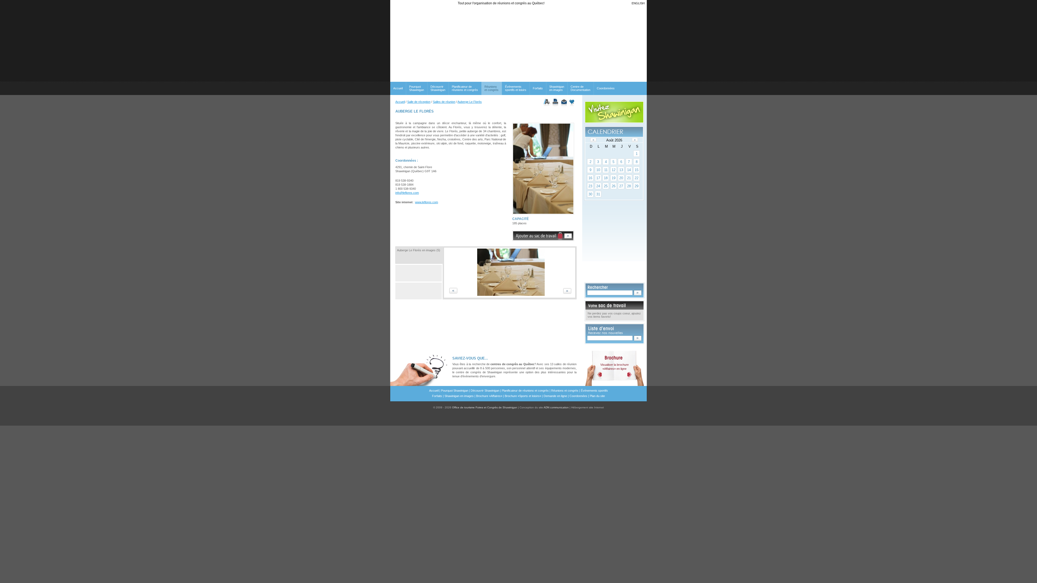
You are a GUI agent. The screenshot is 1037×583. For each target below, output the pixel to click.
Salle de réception (418, 101)
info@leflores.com (407, 192)
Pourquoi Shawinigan (416, 88)
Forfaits (538, 88)
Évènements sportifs (594, 390)
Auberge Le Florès (469, 101)
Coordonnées (606, 88)
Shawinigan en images (556, 88)
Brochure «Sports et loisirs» (523, 396)
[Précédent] (593, 140)
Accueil (398, 88)
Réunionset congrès (491, 88)
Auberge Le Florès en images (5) (418, 250)
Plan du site (597, 396)
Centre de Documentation (580, 88)
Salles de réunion (444, 101)
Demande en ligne (555, 396)
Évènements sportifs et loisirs (515, 88)
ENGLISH (638, 3)
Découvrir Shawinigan (437, 88)
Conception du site (544, 407)
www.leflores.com (426, 202)
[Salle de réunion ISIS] (509, 295)
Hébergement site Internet (587, 407)
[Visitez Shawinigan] (614, 112)
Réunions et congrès (564, 390)
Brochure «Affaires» (489, 396)
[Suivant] (635, 140)
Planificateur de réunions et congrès (465, 88)
